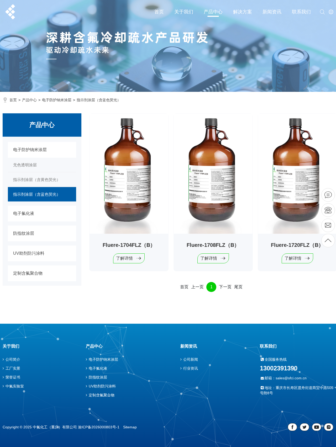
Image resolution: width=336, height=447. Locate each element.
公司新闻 (190, 359)
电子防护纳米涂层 (56, 100)
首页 (13, 100)
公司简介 (13, 359)
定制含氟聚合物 (28, 273)
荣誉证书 (13, 377)
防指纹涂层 (23, 233)
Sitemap (130, 427)
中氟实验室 (15, 386)
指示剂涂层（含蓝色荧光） (99, 100)
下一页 (225, 287)
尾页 (238, 287)
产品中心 (29, 100)
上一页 (197, 287)
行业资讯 (190, 368)
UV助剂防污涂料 (28, 253)
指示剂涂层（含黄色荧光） (36, 179)
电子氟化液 (23, 213)
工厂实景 (13, 368)
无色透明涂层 (25, 165)
